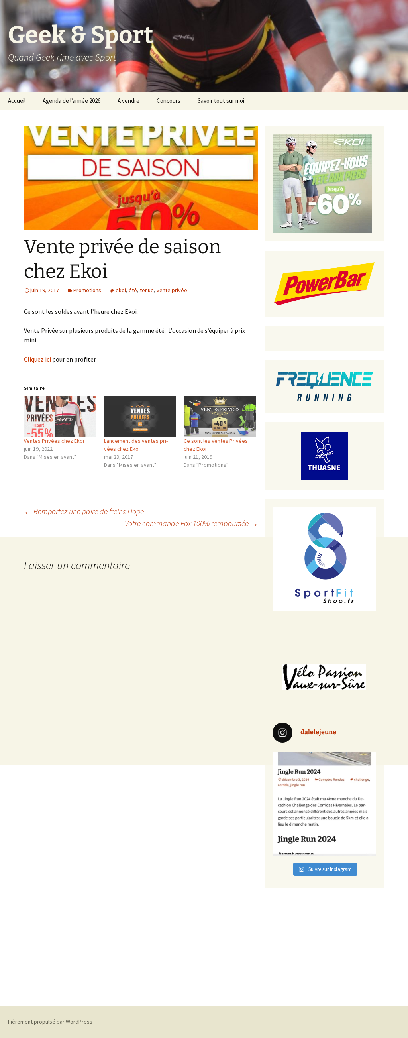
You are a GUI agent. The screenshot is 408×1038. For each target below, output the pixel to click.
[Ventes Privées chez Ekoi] (60, 416)
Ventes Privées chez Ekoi (54, 440)
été (133, 290)
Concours (168, 100)
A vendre (128, 100)
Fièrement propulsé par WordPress (50, 1021)
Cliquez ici (37, 359)
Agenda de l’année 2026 (71, 100)
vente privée (172, 290)
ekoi (121, 290)
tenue (147, 290)
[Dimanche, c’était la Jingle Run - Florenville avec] (324, 804)
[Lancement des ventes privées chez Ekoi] (140, 416)
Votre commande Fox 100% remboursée (191, 523)
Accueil (17, 100)
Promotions (87, 290)
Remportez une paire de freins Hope (84, 511)
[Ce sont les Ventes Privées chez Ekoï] (220, 416)
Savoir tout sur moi (221, 100)
